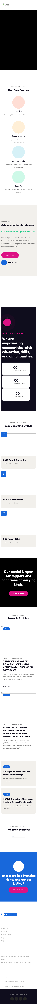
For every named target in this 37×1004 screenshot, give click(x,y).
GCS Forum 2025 (11, 539)
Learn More (10, 56)
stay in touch (18, 890)
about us (10, 255)
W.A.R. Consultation (13, 499)
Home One (4, 928)
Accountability (18, 161)
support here (18, 593)
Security (18, 186)
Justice (18, 111)
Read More (6, 686)
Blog (2, 938)
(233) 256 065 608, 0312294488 (14, 982)
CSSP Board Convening (14, 460)
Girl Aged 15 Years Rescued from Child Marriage (16, 962)
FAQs (2, 941)
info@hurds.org (9, 977)
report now (10, 914)
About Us (4, 931)
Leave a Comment (17, 658)
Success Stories (6, 935)
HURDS (6, 658)
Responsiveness (18, 136)
